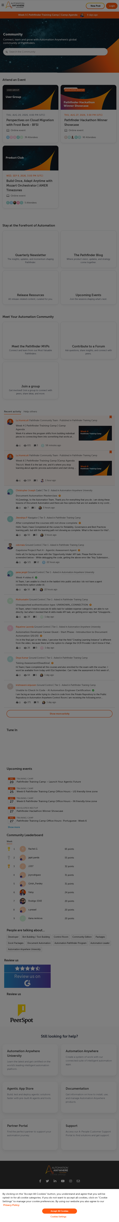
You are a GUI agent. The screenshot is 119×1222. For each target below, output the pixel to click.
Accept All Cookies (59, 1211)
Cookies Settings (58, 1216)
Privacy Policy (11, 1205)
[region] (59, 1205)
